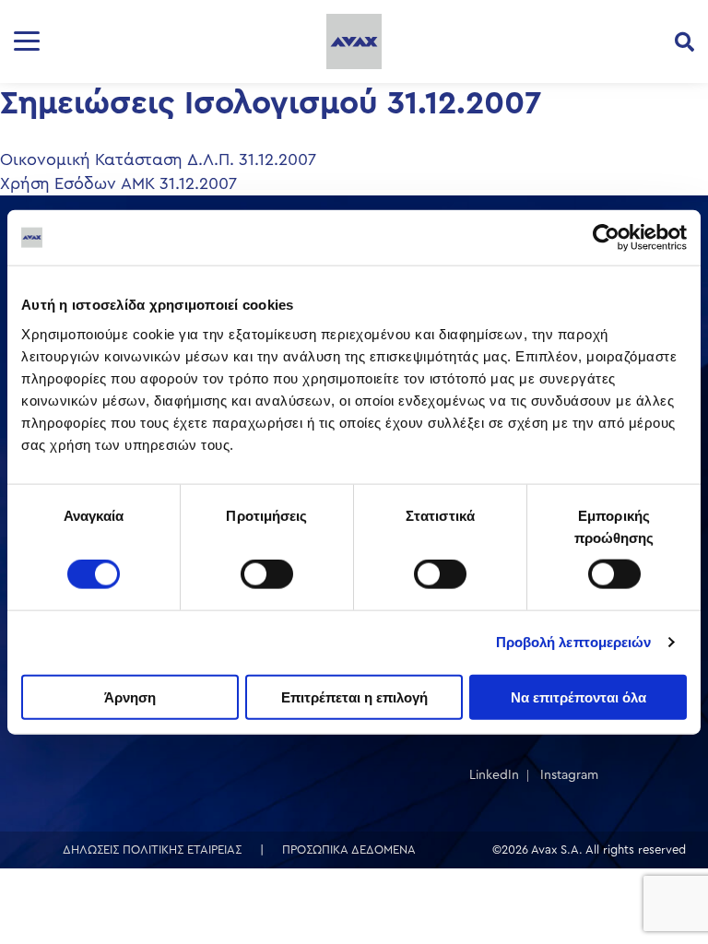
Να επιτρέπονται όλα (578, 696)
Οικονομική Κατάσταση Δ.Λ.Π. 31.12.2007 (158, 159)
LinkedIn (494, 775)
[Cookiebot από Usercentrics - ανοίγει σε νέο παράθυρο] (606, 238)
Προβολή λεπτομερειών (574, 642)
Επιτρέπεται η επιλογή (354, 696)
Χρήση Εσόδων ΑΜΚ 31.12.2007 (118, 183)
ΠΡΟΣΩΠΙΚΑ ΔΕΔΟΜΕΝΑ (349, 850)
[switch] (267, 574)
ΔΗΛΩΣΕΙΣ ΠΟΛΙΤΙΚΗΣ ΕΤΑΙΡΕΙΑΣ (152, 850)
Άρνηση (130, 696)
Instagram (569, 775)
